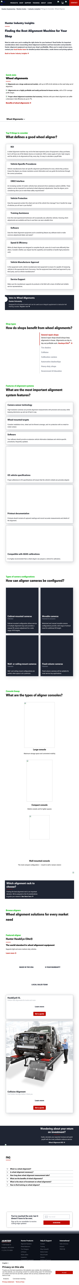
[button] (62, 3)
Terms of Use (20, 1282)
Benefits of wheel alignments (17, 103)
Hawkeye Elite (64, 343)
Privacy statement (8, 1282)
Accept (64, 1272)
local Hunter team (20, 49)
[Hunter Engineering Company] (2, 3)
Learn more (10, 953)
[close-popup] (76, 1263)
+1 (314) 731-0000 (7, 1250)
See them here (26, 896)
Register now (24, 306)
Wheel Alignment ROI (56, 1142)
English (4, 1263)
